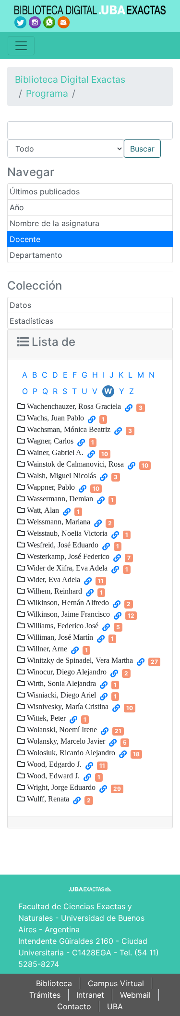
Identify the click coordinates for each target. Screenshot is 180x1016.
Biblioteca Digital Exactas (70, 79)
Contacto (74, 1006)
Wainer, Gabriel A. (54, 452)
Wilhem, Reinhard (53, 591)
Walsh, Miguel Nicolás (60, 475)
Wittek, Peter (45, 718)
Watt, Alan (42, 510)
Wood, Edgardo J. (53, 764)
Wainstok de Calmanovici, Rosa (74, 464)
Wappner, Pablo (50, 487)
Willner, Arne (46, 648)
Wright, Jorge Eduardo (60, 787)
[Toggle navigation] (21, 45)
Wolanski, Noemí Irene (61, 729)
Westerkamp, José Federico (67, 556)
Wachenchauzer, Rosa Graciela (73, 406)
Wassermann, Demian (59, 498)
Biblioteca (54, 983)
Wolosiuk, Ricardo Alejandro (70, 752)
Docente (25, 239)
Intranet (90, 995)
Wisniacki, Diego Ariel (60, 694)
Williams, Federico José (61, 625)
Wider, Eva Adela (52, 579)
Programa (47, 93)
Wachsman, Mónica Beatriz (67, 429)
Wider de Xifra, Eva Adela (66, 568)
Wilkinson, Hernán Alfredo (67, 602)
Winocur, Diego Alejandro (66, 671)
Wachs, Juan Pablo (54, 417)
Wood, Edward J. (52, 775)
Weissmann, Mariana (57, 521)
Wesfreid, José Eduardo (61, 544)
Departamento (36, 255)
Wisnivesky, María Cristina (66, 706)
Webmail (135, 995)
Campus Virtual (116, 983)
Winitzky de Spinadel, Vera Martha (79, 660)
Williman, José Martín (59, 637)
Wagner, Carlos (49, 440)
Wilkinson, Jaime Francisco (67, 614)
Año (17, 207)
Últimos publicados (45, 191)
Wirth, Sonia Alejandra (60, 683)
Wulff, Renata (47, 798)
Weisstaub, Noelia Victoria (66, 533)
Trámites (44, 995)
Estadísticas (31, 321)
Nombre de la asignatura (54, 223)
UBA (115, 1006)
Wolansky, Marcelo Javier (65, 741)
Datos (20, 305)
